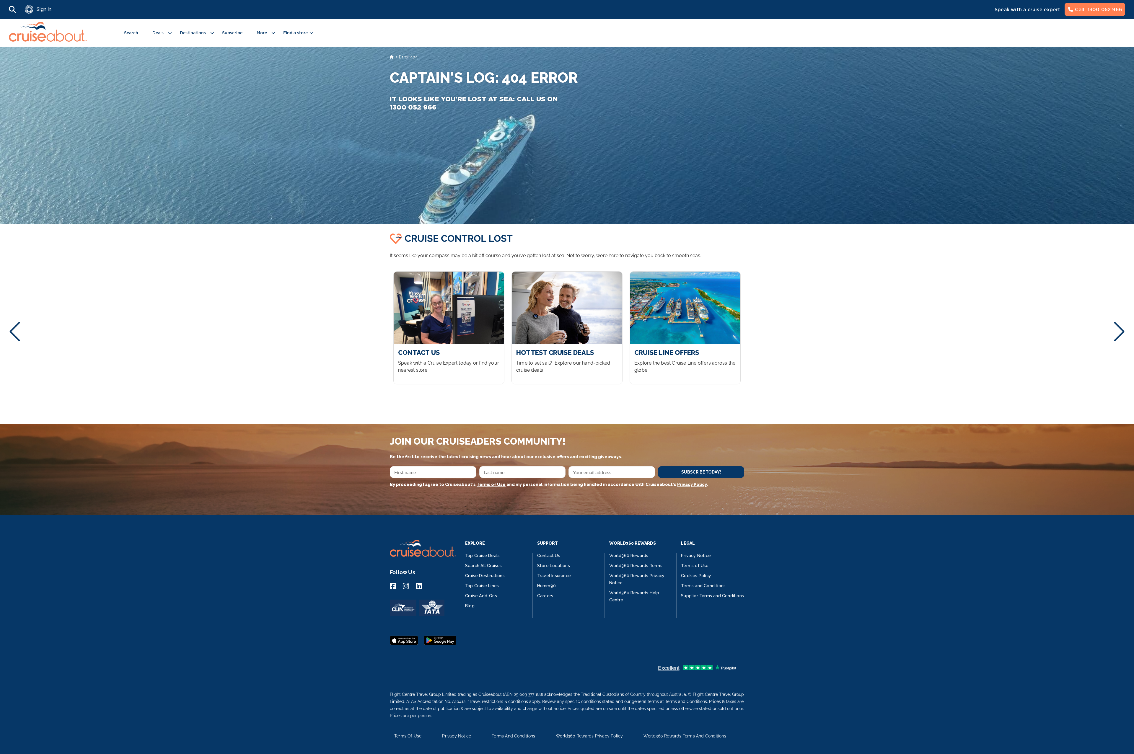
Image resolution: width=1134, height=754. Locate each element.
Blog (470, 605)
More (262, 33)
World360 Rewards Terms (635, 565)
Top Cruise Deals (482, 555)
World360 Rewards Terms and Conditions (684, 736)
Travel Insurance (554, 575)
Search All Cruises (483, 565)
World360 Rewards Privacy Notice (637, 579)
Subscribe (232, 33)
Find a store (295, 33)
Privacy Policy (692, 484)
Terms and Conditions (703, 585)
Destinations (193, 33)
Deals (158, 33)
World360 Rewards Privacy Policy (589, 736)
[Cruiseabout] (48, 40)
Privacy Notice (696, 555)
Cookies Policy (696, 575)
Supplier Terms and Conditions (712, 595)
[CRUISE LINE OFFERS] (685, 328)
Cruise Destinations (485, 575)
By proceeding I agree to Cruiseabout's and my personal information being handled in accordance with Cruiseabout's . (549, 484)
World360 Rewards (629, 555)
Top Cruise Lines (482, 585)
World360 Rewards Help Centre (634, 596)
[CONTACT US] (449, 328)
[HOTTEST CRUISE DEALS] (567, 328)
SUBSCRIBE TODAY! (701, 472)
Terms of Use (491, 484)
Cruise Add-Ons (481, 595)
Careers (545, 595)
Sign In (44, 9)
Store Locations (553, 565)
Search (131, 33)
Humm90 (546, 585)
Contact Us (548, 555)
